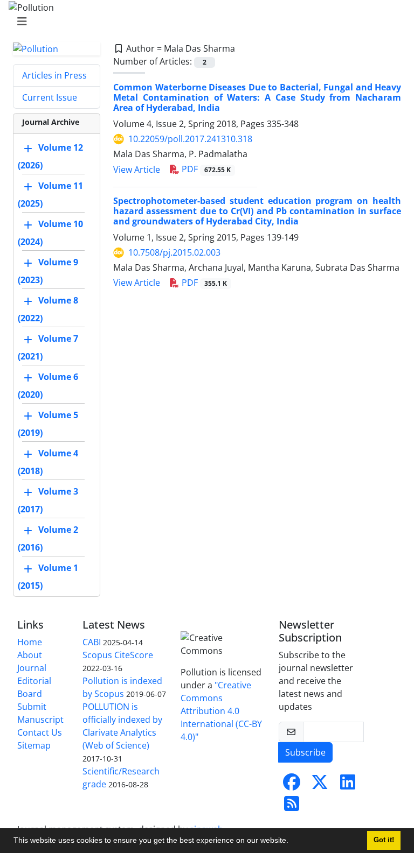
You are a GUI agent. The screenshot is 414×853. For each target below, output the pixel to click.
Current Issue (49, 97)
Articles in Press (54, 75)
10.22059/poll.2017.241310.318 (190, 139)
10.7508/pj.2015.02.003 (174, 252)
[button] (292, 841)
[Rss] (292, 807)
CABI (91, 642)
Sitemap (34, 745)
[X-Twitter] (320, 785)
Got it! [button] (384, 840)
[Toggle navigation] (204, 21)
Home (29, 642)
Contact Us (39, 732)
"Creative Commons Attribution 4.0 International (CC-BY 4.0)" (221, 711)
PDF (205, 169)
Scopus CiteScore (117, 655)
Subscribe (305, 752)
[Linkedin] (348, 785)
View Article (136, 169)
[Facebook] (292, 785)
